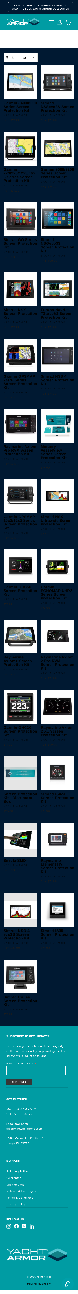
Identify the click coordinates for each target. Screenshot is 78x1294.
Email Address (21, 1064)
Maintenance (15, 1184)
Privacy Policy (16, 1204)
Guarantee (13, 1178)
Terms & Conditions (19, 1197)
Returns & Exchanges (21, 1191)
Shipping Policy (17, 1171)
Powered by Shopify (39, 1283)
